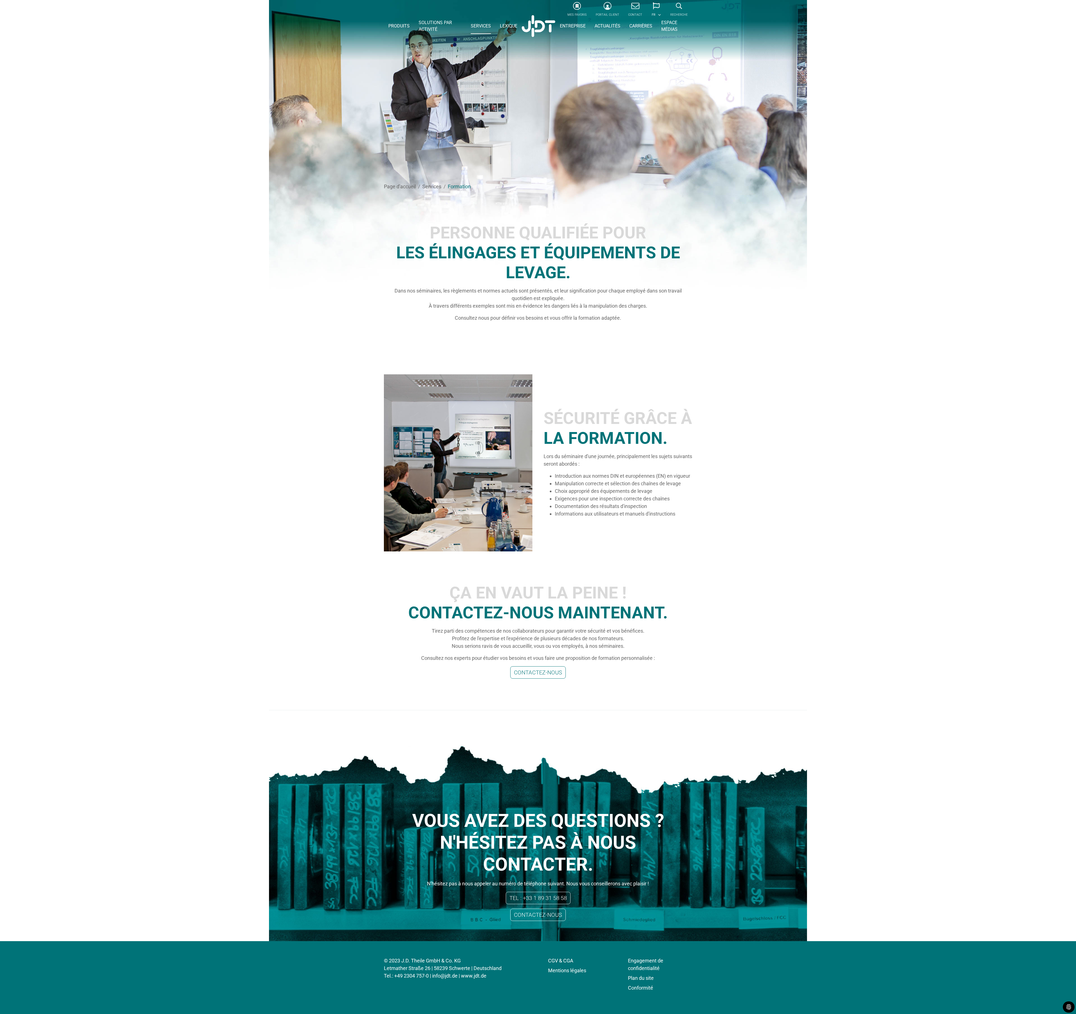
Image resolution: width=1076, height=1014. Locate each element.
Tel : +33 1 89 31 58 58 (538, 898)
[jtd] (538, 26)
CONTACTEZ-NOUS (538, 672)
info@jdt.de (445, 976)
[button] (656, 11)
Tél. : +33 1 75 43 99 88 (538, 332)
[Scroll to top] (1062, 1000)
